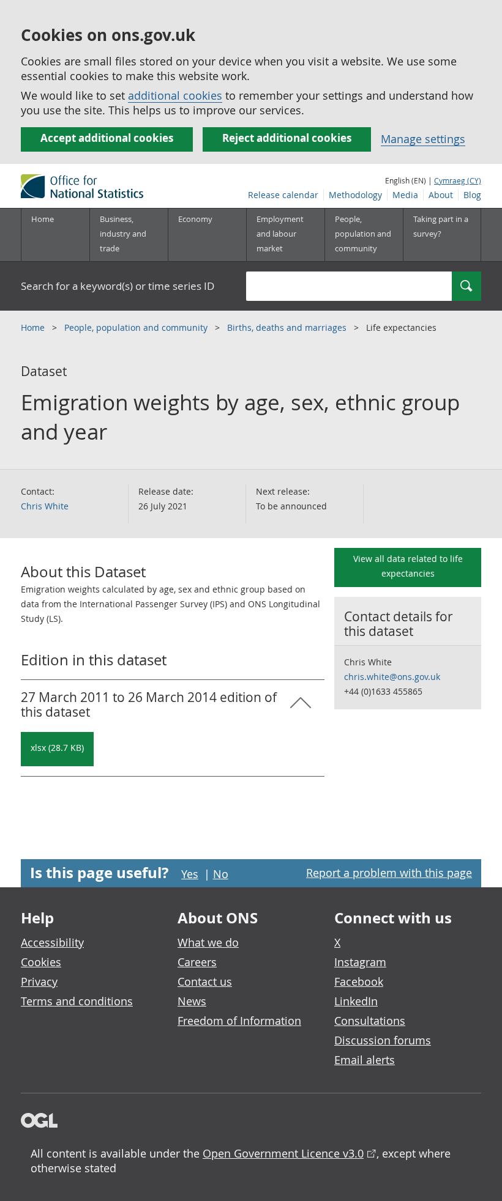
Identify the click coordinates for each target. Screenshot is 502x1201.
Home (42, 218)
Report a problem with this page (389, 872)
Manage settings (423, 138)
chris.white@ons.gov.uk (392, 676)
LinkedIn (356, 1001)
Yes (189, 874)
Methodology (355, 195)
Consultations (369, 1020)
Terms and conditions (77, 1001)
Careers (197, 962)
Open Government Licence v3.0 (283, 1153)
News (192, 1001)
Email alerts (364, 1059)
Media (405, 195)
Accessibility (52, 942)
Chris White (45, 506)
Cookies (41, 962)
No (220, 874)
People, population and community (137, 327)
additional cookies (175, 95)
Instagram (360, 962)
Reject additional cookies (286, 138)
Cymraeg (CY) (457, 180)
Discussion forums (382, 1040)
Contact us (205, 981)
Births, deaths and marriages (288, 327)
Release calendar (283, 195)
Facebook (358, 981)
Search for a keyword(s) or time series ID (117, 286)
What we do (208, 942)
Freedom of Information (239, 1020)
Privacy (39, 981)
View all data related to (408, 566)
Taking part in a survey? (440, 226)
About (441, 195)
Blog (472, 195)
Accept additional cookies (106, 138)
